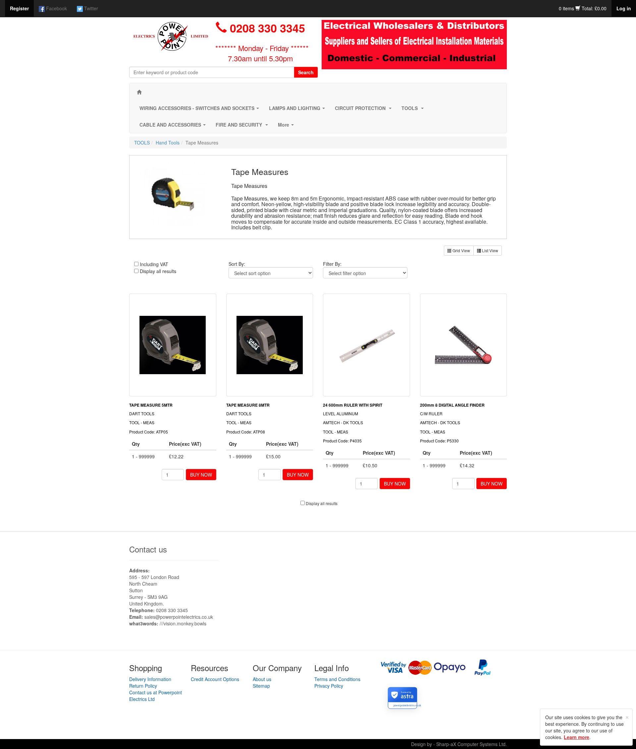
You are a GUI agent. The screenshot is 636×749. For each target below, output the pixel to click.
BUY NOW (201, 474)
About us (262, 679)
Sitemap (261, 685)
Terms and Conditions (337, 679)
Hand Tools (168, 142)
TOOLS (413, 110)
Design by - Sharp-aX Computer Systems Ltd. (459, 744)
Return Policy (143, 685)
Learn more (576, 737)
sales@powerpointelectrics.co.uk (178, 616)
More (287, 126)
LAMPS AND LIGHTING (298, 110)
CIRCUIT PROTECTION (364, 110)
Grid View (460, 250)
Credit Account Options (215, 679)
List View (489, 250)
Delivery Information (150, 679)
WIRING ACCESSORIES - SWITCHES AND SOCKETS (200, 110)
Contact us (148, 549)
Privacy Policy (328, 685)
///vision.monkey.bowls (183, 623)
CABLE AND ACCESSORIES (173, 126)
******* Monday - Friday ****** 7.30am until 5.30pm (262, 53)
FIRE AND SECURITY (243, 126)
